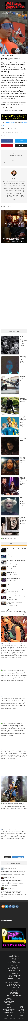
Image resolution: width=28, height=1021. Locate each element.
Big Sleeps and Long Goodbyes (14, 972)
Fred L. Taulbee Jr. (13, 574)
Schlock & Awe (9, 999)
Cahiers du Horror (14, 973)
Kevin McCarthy (5, 135)
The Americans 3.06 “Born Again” (15, 154)
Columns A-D (14, 961)
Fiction (14, 960)
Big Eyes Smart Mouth (14, 970)
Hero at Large (5, 133)
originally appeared (10, 122)
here (4, 125)
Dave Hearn (11, 557)
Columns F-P (14, 979)
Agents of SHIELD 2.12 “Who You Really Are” (13, 161)
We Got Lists (9, 1010)
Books (22, 1007)
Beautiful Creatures (14, 968)
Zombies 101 (9, 1015)
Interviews (6, 1018)
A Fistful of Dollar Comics (14, 962)
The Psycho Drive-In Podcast (14, 995)
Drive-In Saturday (14, 977)
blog (15, 190)
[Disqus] (14, 268)
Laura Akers (11, 586)
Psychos (18, 1018)
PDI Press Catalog (14, 956)
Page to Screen (14, 992)
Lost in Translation (14, 987)
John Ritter (17, 133)
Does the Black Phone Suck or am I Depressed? (13, 871)
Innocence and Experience (14, 985)
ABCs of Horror (14, 964)
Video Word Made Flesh (9, 1009)
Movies (22, 1012)
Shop (23, 1018)
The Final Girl (14, 981)
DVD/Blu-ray (21, 1010)
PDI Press (14, 955)
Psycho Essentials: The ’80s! (14, 997)
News (12, 1016)
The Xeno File (9, 1014)
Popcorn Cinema (14, 993)
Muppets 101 (14, 990)
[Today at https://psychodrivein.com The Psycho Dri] (14, 656)
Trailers (12, 1018)
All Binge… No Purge (14, 965)
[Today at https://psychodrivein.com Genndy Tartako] (14, 736)
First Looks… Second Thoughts (14, 982)
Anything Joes (14, 967)
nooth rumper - (10, 868)
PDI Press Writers (14, 958)
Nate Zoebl (11, 568)
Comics (22, 1009)
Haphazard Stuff (19, 132)
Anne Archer (4, 132)
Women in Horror (9, 1012)
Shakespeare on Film (9, 1001)
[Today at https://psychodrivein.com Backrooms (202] (14, 842)
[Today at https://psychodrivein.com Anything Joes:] (14, 629)
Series (22, 1015)
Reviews (21, 1006)
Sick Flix (9, 1004)
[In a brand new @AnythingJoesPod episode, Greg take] (14, 815)
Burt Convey (11, 132)
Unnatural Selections (9, 1006)
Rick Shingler (11, 552)
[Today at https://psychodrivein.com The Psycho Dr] (14, 709)
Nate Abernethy (12, 593)
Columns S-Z (9, 998)
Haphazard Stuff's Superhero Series (14, 58)
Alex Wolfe (23, 380)
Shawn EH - (9, 877)
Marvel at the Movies (14, 989)
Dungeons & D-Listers (14, 978)
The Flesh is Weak (14, 984)
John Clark (4, 58)
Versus (9, 1007)
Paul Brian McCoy (13, 564)
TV (21, 1014)
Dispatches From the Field (14, 975)
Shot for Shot (9, 1002)
